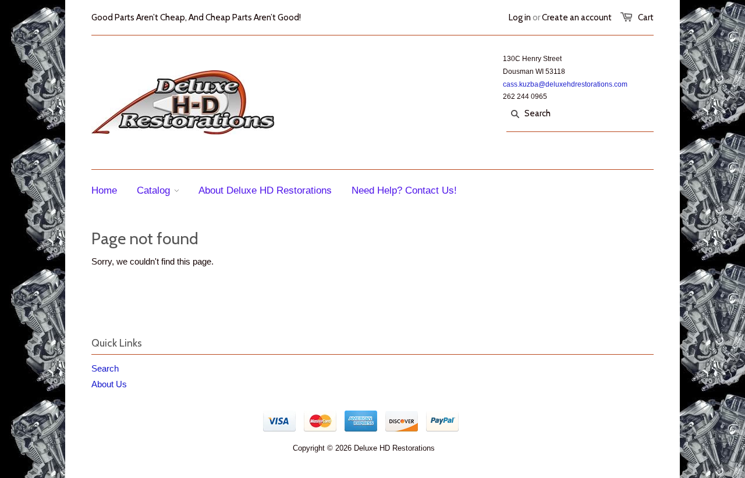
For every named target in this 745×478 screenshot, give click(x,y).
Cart (646, 17)
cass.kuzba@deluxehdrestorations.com (565, 84)
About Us (109, 384)
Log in (520, 17)
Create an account (577, 17)
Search (105, 368)
